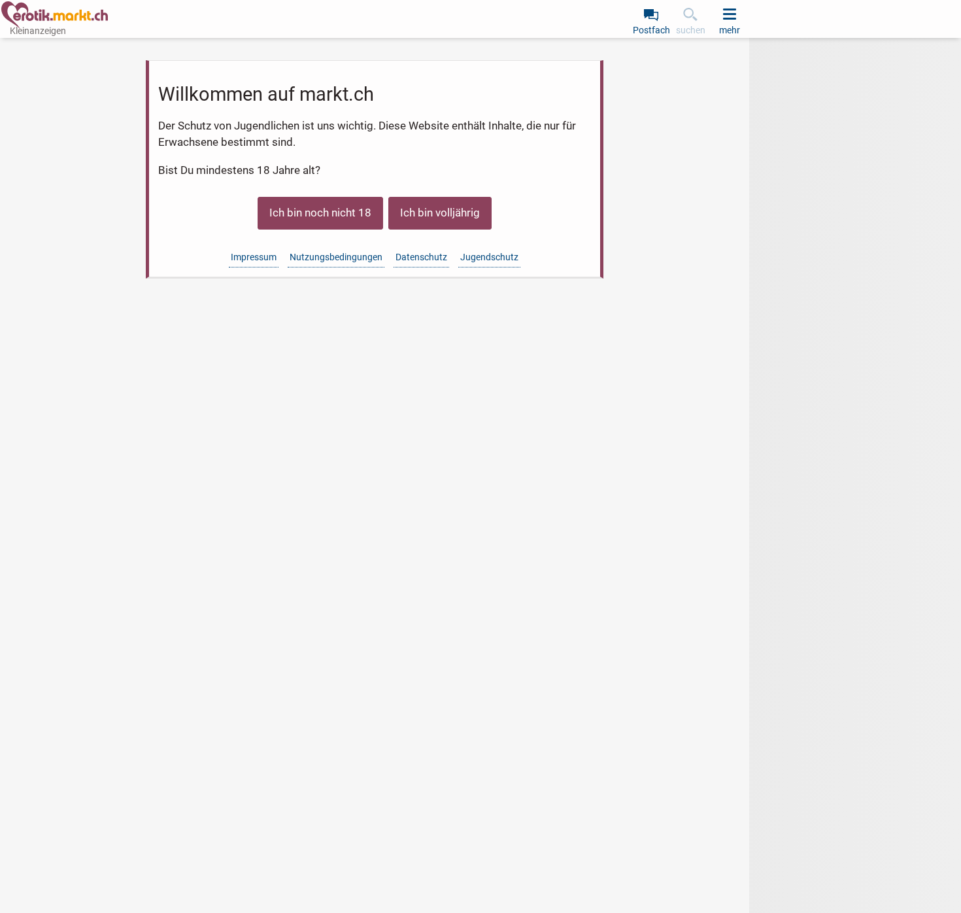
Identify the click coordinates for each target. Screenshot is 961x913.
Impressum (254, 257)
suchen (690, 30)
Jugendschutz (489, 257)
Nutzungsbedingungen (336, 257)
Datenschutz (421, 257)
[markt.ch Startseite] (55, 15)
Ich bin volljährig (440, 212)
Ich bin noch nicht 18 (320, 212)
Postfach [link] (651, 30)
